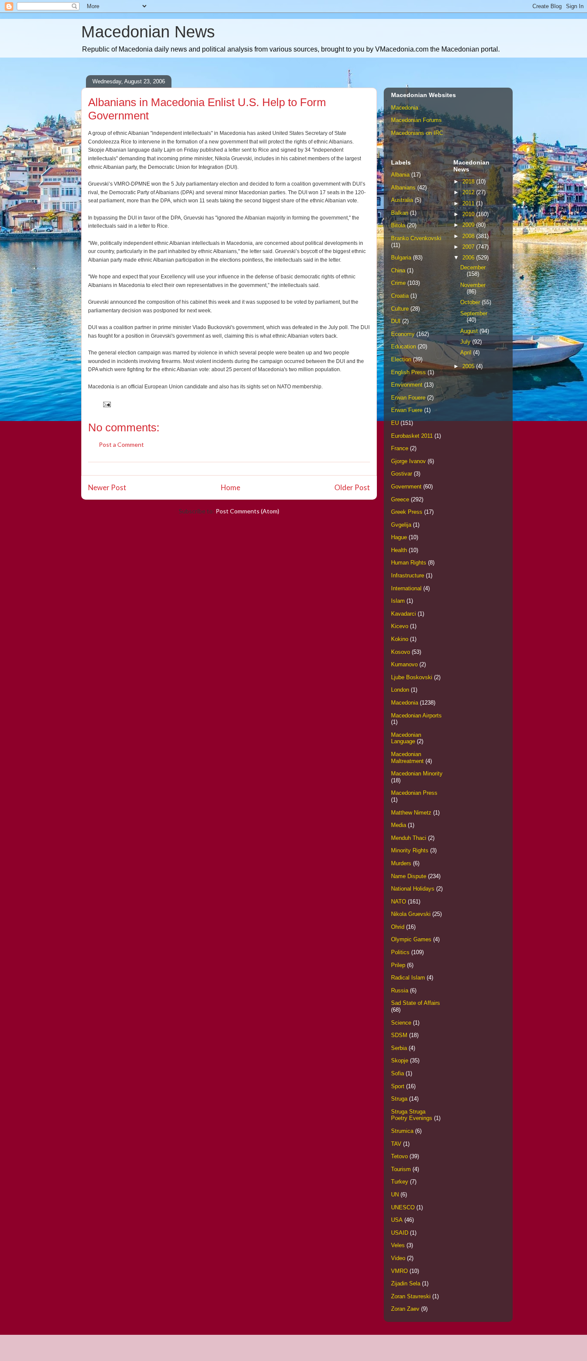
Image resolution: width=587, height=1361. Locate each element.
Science (401, 1022)
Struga (399, 1099)
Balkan (399, 213)
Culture (400, 308)
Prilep (398, 965)
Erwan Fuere (406, 410)
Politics (400, 952)
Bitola (398, 225)
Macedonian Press (414, 793)
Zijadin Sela (405, 1283)
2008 (469, 236)
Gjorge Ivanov (408, 461)
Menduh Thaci (408, 838)
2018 (469, 181)
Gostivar (401, 473)
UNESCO (403, 1207)
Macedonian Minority (417, 773)
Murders (401, 863)
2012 (469, 192)
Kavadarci (403, 613)
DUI (396, 321)
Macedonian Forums (416, 120)
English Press (408, 372)
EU (395, 423)
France (399, 448)
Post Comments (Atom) (247, 511)
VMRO (399, 1271)
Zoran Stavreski (411, 1296)
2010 (469, 214)
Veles (398, 1245)
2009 (469, 225)
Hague (399, 537)
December (473, 267)
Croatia (400, 296)
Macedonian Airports (416, 715)
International (406, 588)
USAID (399, 1233)
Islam (398, 601)
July (466, 342)
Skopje (399, 1060)
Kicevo (399, 626)
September (473, 313)
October (471, 302)
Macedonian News (148, 32)
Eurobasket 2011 (412, 436)
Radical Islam (408, 977)
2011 (469, 203)
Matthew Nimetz (411, 812)
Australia (402, 200)
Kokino (399, 639)
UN (395, 1194)
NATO (398, 901)
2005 (469, 366)
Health (399, 550)
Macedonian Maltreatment (407, 757)
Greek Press (406, 512)
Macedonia (404, 107)
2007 (469, 247)
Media (398, 825)
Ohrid (397, 927)
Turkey (399, 1181)
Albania (400, 174)
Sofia (397, 1073)
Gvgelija (401, 525)
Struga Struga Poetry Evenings (411, 1115)
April (466, 352)
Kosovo (400, 652)
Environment (406, 384)
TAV (396, 1144)
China (398, 270)
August (470, 331)
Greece (400, 499)
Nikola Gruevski (411, 914)
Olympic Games (411, 939)
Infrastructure (407, 575)
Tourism (401, 1169)
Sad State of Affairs (415, 1003)
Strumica (402, 1131)
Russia (399, 990)
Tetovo (399, 1156)
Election (401, 359)
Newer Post (107, 487)
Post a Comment (121, 444)
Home (230, 487)
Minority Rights (409, 850)
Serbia (399, 1048)
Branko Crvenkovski (416, 238)
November (473, 285)
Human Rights (408, 562)
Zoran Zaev (405, 1309)
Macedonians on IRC (417, 133)
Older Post (352, 487)
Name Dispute (408, 876)
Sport (397, 1086)
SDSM (399, 1035)
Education (403, 346)
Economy (403, 334)
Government (406, 486)
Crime (398, 283)
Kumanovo (404, 664)
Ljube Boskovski (411, 677)
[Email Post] (106, 403)
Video (398, 1258)
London (400, 690)
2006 (469, 257)
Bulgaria (401, 257)
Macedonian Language (406, 738)
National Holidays (412, 888)
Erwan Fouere (408, 397)
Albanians (403, 187)
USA (397, 1220)
